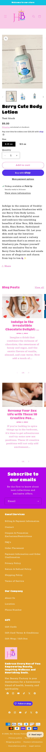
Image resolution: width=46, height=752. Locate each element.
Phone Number (13, 610)
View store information (18, 193)
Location (10, 604)
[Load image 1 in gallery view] (11, 96)
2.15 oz (9, 144)
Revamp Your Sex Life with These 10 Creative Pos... (22, 414)
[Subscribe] (38, 501)
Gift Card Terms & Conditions (22, 633)
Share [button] (8, 266)
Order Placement (14, 548)
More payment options (23, 179)
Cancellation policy (17, 746)
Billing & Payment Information (22, 521)
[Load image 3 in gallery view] (34, 96)
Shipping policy (13, 742)
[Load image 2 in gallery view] (23, 96)
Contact (9, 527)
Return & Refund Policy (18, 569)
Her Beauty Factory (19, 734)
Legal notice (34, 746)
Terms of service (32, 738)
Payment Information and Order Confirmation (22, 556)
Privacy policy (15, 738)
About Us (10, 598)
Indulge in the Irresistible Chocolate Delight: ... (22, 325)
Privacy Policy (13, 563)
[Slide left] (2, 97)
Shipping (6, 127)
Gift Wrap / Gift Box (16, 639)
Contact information (33, 742)
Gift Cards (11, 627)
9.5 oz (23, 144)
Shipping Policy (14, 575)
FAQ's (8, 542)
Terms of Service (14, 581)
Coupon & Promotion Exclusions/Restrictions (18, 534)
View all (39, 287)
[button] (5, 16)
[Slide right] (43, 97)
